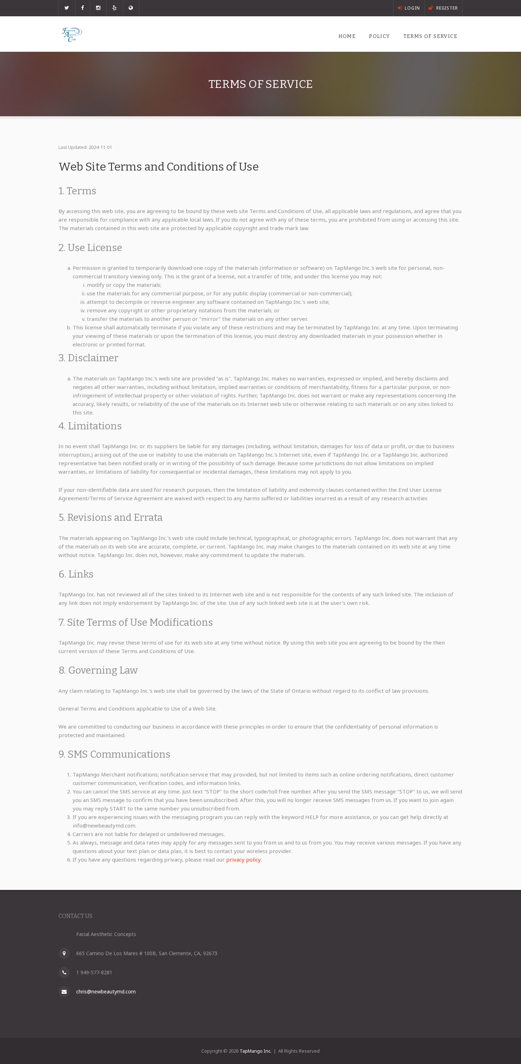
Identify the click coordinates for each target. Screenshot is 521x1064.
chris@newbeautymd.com (106, 991)
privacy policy (243, 859)
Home (347, 36)
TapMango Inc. (255, 1051)
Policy (379, 36)
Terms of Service (430, 36)
